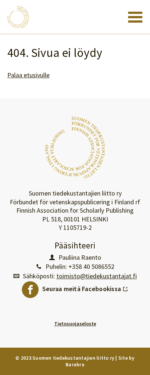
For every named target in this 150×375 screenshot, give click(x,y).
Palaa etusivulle (28, 75)
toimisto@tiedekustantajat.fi (96, 276)
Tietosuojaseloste (75, 323)
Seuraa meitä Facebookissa (85, 287)
